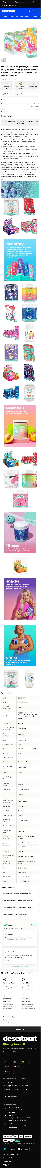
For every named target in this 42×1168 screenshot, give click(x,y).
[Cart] (37, 11)
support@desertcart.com (17, 1120)
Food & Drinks (24, 16)
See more (5, 112)
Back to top (20, 1029)
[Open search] (29, 11)
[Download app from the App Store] (23, 1149)
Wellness (4, 16)
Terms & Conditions (11, 1154)
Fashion (34, 16)
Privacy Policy (9, 1158)
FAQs (6, 1165)
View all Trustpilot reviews (20, 966)
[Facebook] (13, 1072)
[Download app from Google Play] (9, 1149)
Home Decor (14, 16)
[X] (9, 1072)
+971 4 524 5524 (13, 1128)
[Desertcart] (8, 11)
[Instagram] (5, 1072)
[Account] (33, 11)
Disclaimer (8, 1161)
